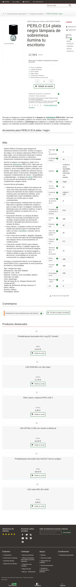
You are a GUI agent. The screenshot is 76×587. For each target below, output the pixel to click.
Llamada (17, 1)
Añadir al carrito (39, 353)
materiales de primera (70, 46)
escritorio (23, 231)
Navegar (27, 1)
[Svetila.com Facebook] (23, 535)
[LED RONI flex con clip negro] (38, 362)
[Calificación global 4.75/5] (9, 534)
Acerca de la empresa (10, 558)
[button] (38, 1)
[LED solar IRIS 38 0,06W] (38, 484)
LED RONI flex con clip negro (38, 367)
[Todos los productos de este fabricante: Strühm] (69, 22)
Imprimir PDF (70, 30)
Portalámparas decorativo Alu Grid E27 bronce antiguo (38, 459)
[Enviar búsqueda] (70, 5)
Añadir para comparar (70, 26)
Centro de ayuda (46, 558)
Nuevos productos (28, 555)
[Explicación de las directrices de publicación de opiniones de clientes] (41, 313)
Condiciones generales (66, 555)
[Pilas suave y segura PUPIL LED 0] (38, 392)
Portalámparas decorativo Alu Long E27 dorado (38, 336)
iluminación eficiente (70, 44)
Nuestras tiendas (9, 561)
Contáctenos (7, 555)
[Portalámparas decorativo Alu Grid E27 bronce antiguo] (38, 454)
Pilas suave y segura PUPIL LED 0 (38, 398)
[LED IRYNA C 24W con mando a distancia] (38, 423)
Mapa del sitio (26, 569)
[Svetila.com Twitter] (27, 535)
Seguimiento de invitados (44, 561)
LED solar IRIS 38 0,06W (38, 489)
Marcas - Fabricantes (29, 571)
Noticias (43, 555)
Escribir (6, 1)
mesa (30, 177)
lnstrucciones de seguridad (60, 295)
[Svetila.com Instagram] (27, 538)
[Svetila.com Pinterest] (23, 542)
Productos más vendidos (26, 565)
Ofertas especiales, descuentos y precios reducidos (27, 559)
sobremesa (17, 164)
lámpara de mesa (69, 49)
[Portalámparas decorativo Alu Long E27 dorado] (38, 331)
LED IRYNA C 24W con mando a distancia (38, 428)
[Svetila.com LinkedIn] (31, 538)
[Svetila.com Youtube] (23, 538)
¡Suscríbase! (67, 532)
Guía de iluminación (47, 565)
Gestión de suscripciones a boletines (44, 570)
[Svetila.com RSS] (31, 535)
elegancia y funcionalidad (71, 51)
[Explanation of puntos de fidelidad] (59, 102)
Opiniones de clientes (10, 563)
